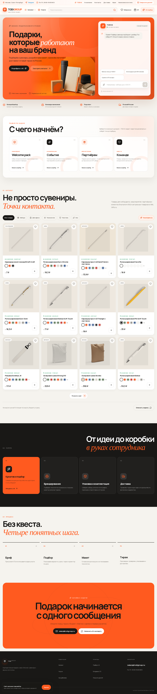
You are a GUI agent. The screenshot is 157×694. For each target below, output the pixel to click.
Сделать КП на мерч (108, 77)
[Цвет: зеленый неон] (23, 379)
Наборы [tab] (22, 218)
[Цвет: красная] (54, 265)
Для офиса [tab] (35, 218)
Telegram (31, 2)
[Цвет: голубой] (86, 268)
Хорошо (46, 687)
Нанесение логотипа (125, 2)
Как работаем (63, 678)
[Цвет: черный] (13, 265)
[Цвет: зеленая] (51, 265)
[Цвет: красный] (96, 268)
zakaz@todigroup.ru (67, 631)
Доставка (107, 2)
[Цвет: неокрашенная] (54, 379)
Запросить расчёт (146, 2)
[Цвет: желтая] (9, 322)
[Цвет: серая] (61, 265)
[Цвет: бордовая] (89, 379)
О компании (88, 2)
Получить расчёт (98, 678)
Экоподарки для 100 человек (135, 72)
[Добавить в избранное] (35, 226)
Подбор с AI (96, 665)
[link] (21, 250)
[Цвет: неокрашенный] (99, 268)
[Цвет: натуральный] (9, 265)
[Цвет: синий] (103, 268)
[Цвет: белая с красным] (138, 265)
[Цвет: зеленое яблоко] (58, 322)
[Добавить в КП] (34, 271)
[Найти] (114, 9)
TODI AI (79, 2)
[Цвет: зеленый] (93, 268)
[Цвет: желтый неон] (16, 379)
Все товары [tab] (9, 218)
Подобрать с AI (17, 68)
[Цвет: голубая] (48, 265)
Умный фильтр (147, 218)
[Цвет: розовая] (58, 265)
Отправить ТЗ (97, 671)
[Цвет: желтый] (89, 268)
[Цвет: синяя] (64, 265)
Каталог (31, 10)
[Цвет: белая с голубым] (124, 265)
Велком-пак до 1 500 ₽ (108, 72)
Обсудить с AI (10, 488)
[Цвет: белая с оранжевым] (141, 265)
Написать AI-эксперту (92, 631)
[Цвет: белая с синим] (134, 265)
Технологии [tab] (51, 218)
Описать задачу (142, 408)
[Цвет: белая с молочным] (131, 265)
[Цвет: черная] (141, 322)
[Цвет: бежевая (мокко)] (83, 379)
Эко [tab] (77, 218)
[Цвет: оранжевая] (16, 322)
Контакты (97, 2)
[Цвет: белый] (6, 265)
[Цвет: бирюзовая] (48, 322)
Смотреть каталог (40, 68)
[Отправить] (145, 84)
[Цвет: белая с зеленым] (128, 265)
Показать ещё (78, 396)
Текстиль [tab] (65, 218)
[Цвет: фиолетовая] (138, 322)
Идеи (114, 2)
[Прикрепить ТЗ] (103, 84)
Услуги (43, 10)
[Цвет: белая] (44, 265)
